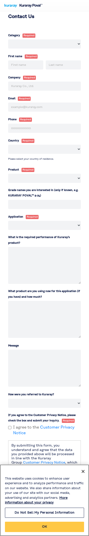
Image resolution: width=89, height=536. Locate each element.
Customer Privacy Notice (44, 463)
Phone (12, 119)
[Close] (83, 471)
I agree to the (43, 430)
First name (15, 56)
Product (13, 169)
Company (14, 77)
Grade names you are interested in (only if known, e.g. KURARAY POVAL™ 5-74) (43, 193)
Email (11, 98)
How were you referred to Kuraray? (31, 394)
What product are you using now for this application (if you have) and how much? (44, 294)
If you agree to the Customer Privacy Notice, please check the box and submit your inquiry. (42, 418)
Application (15, 216)
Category (14, 35)
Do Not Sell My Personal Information (44, 512)
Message (13, 345)
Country (13, 140)
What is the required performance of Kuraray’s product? (39, 240)
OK (44, 526)
